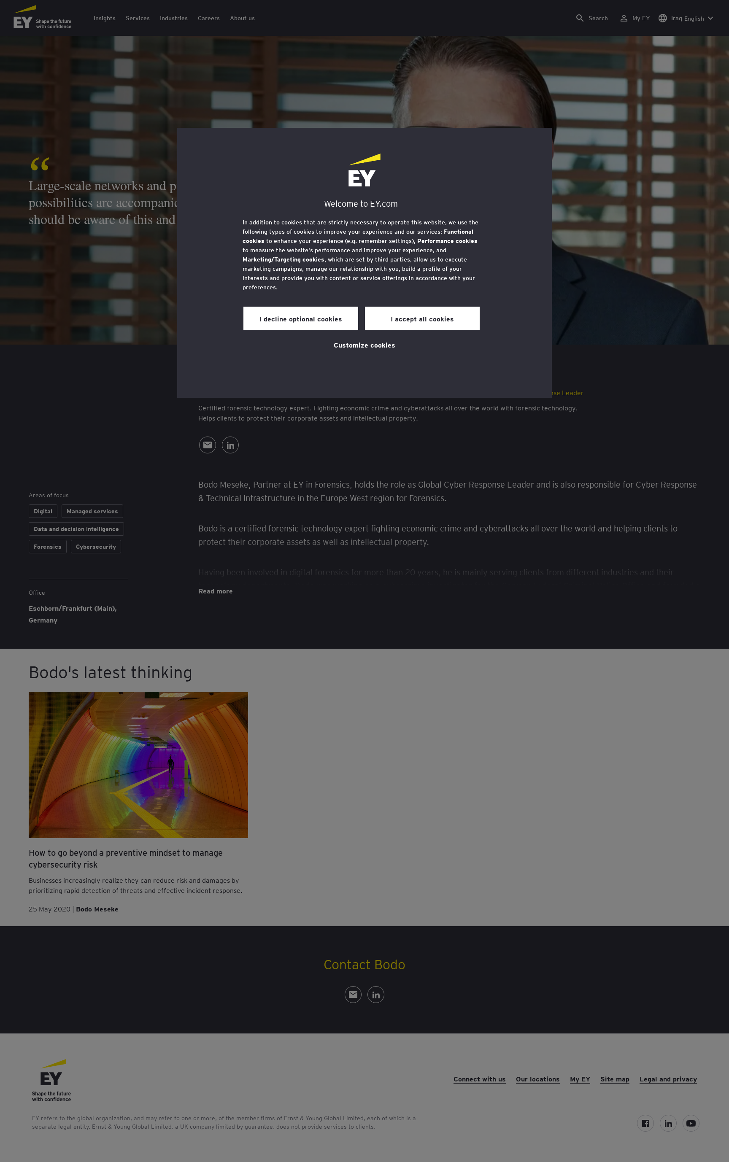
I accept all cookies (422, 318)
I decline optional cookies (300, 318)
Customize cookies (364, 344)
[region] (364, 263)
